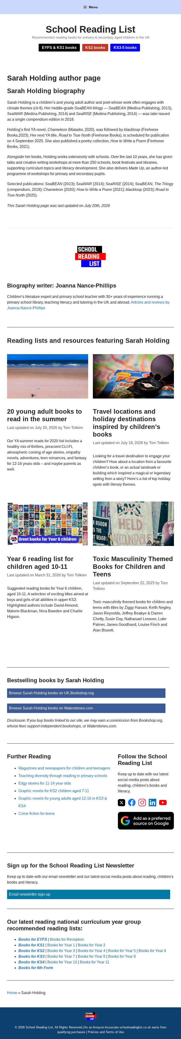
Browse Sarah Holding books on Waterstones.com (51, 708)
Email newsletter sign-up (29, 894)
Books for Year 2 (91, 945)
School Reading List (90, 29)
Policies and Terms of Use (106, 1032)
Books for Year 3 (61, 951)
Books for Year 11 (94, 962)
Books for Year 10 (62, 962)
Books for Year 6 (152, 951)
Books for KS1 (31, 945)
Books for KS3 (31, 956)
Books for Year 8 (91, 956)
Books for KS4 (31, 962)
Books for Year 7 (61, 956)
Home (12, 993)
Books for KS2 (31, 951)
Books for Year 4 (91, 951)
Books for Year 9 (122, 956)
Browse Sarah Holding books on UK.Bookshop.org (51, 693)
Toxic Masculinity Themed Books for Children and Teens (133, 566)
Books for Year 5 (122, 951)
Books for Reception (67, 939)
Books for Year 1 (61, 945)
